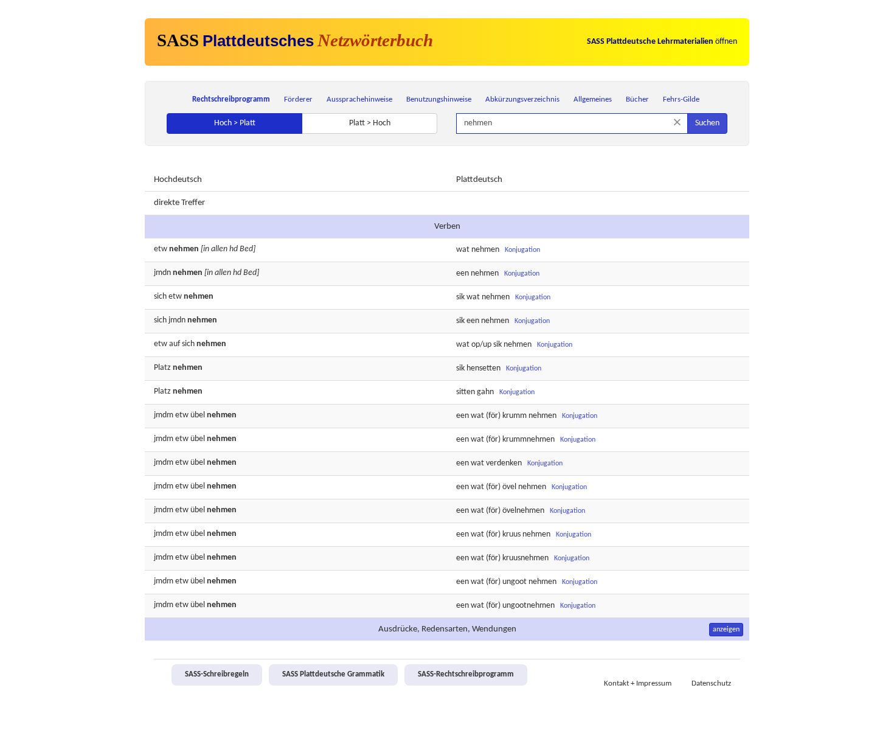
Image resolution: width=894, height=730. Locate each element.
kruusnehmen (525, 558)
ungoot (514, 581)
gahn (485, 392)
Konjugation (522, 250)
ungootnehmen (528, 605)
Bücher (637, 99)
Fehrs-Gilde (681, 99)
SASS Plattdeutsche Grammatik (333, 674)
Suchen (707, 123)
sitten (465, 392)
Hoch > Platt (234, 123)
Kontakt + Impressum (637, 683)
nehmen (485, 249)
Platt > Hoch (369, 123)
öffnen (662, 41)
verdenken (504, 463)
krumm (514, 415)
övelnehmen (523, 510)
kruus (511, 534)
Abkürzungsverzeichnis (522, 99)
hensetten (483, 368)
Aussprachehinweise (359, 99)
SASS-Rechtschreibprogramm (466, 674)
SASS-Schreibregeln (217, 674)
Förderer (298, 99)
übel (197, 415)
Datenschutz (711, 683)
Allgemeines (592, 99)
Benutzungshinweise (438, 99)
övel (509, 487)
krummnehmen (528, 439)
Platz (162, 367)
